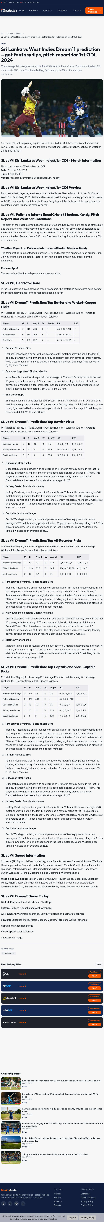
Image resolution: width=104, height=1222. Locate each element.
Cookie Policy (87, 1205)
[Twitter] (10, 1203)
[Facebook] (3, 1203)
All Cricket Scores (11, 2)
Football (47, 10)
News (18, 33)
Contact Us (85, 1194)
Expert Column (8, 953)
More (99, 964)
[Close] (100, 1218)
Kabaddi (61, 10)
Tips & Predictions (93, 10)
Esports (75, 10)
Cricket (32, 10)
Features (25, 1147)
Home (21, 10)
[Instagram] (16, 1203)
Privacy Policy (87, 1201)
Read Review (95, 972)
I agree (72, 1217)
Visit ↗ (95, 976)
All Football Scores (30, 2)
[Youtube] (23, 1203)
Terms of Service (88, 1197)
